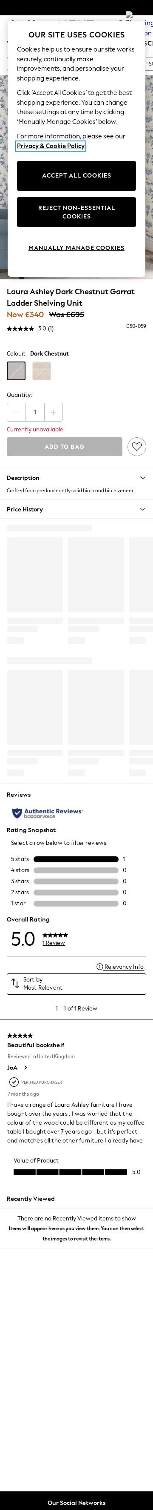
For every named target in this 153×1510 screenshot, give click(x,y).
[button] (16, 371)
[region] (76, 149)
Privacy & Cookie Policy (51, 146)
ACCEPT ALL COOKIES (76, 175)
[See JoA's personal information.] (25, 1067)
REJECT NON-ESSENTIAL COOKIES (76, 212)
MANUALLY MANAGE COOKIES (76, 248)
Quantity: (19, 395)
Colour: (16, 353)
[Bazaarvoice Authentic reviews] (48, 813)
